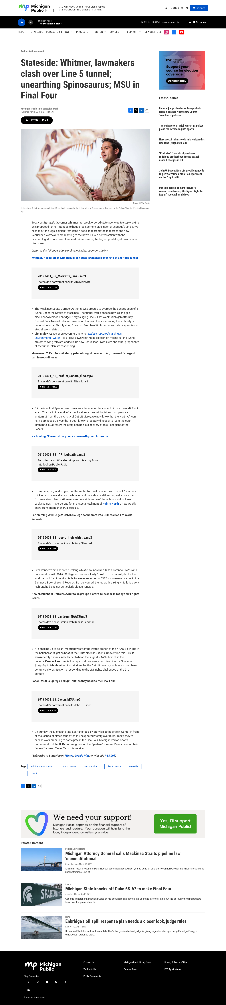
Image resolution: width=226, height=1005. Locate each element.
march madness (92, 766)
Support (132, 32)
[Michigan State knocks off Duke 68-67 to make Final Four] (41, 894)
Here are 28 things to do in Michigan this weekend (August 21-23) (182, 141)
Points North (111, 503)
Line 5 (34, 773)
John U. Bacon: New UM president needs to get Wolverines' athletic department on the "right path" (181, 174)
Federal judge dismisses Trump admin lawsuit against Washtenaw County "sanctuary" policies (180, 112)
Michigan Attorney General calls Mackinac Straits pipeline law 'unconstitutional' (122, 856)
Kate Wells (69, 926)
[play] (21, 22)
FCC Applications (173, 969)
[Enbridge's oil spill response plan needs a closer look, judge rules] (41, 927)
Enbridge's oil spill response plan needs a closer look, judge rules (126, 921)
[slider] (35, 22)
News (21, 32)
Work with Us (89, 969)
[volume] (30, 22)
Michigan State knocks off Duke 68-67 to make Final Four (118, 888)
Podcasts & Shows (58, 32)
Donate (200, 8)
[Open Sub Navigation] (26, 32)
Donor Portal (179, 8)
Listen (99, 32)
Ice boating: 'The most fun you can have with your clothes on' (70, 436)
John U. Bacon (68, 766)
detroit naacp (114, 766)
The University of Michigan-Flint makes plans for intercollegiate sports (181, 127)
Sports (68, 884)
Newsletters (153, 32)
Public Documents (92, 976)
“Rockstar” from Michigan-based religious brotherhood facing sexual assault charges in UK (179, 157)
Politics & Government (32, 51)
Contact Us (88, 962)
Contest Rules (130, 969)
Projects (82, 32)
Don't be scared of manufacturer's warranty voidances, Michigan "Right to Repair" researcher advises (180, 191)
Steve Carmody (71, 864)
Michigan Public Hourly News (137, 962)
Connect (115, 32)
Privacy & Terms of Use (176, 962)
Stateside (37, 32)
